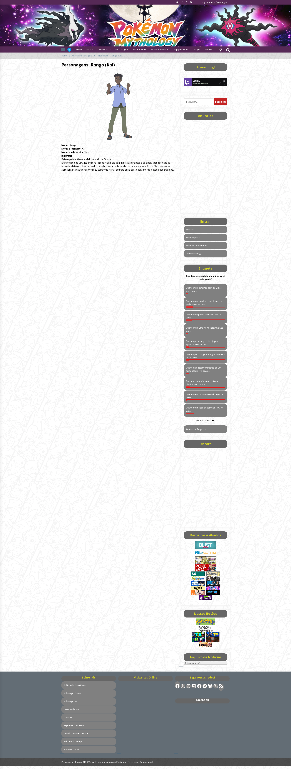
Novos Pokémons (160, 49)
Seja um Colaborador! (74, 725)
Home (79, 49)
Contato (68, 717)
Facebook (202, 700)
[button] (220, 49)
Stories (208, 49)
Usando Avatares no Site (76, 733)
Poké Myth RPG (71, 701)
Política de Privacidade (75, 685)
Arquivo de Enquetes (196, 429)
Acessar (190, 229)
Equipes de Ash (181, 49)
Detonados (103, 49)
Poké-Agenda (139, 49)
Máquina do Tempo (73, 741)
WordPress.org (193, 253)
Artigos (197, 49)
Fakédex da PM (71, 709)
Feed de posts (193, 237)
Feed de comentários (196, 245)
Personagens (121, 49)
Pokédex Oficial (71, 749)
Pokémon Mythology (71, 762)
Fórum (89, 49)
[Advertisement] (205, 165)
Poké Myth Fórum (72, 693)
